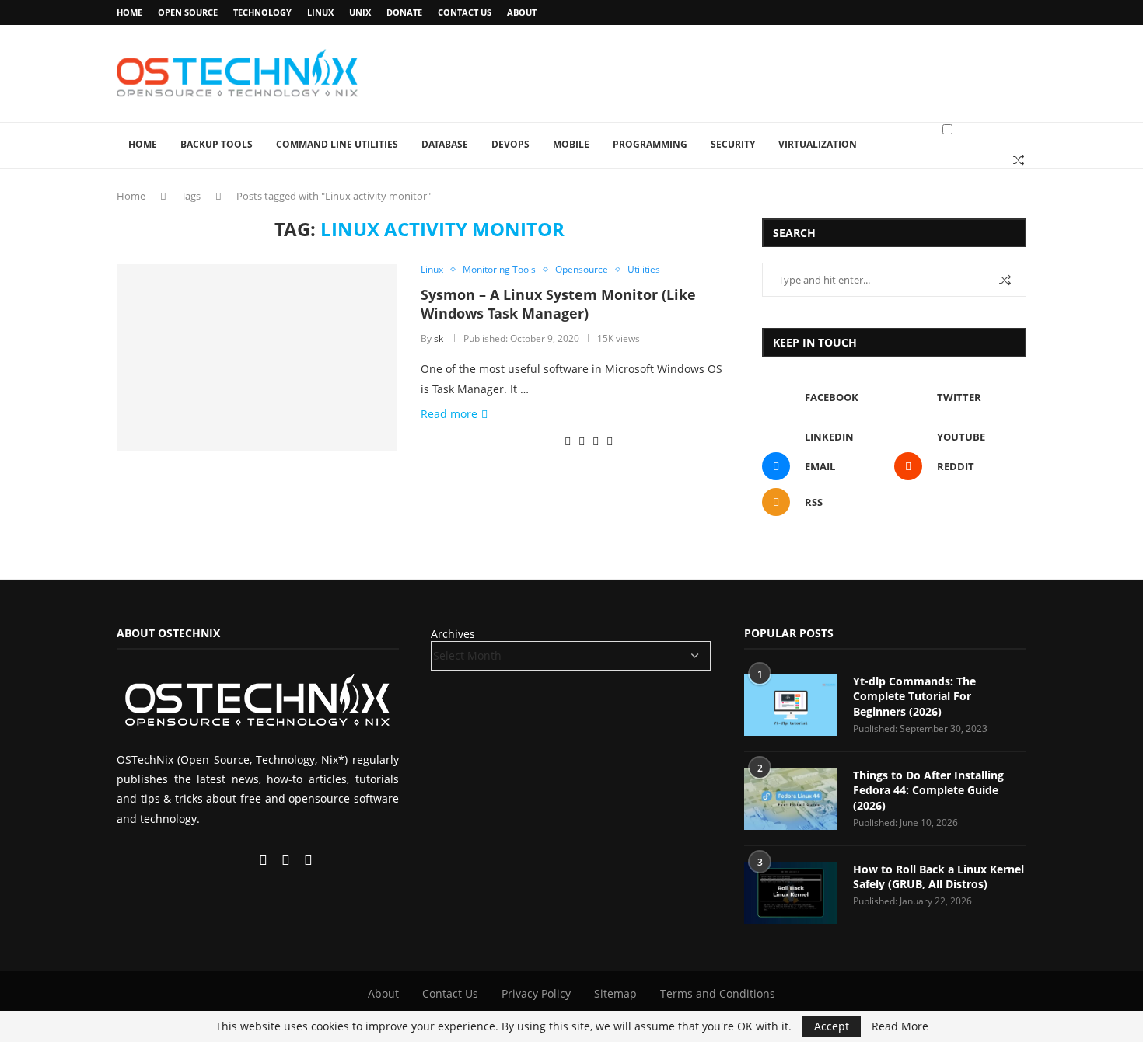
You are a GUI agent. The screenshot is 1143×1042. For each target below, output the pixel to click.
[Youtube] (246, 860)
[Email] (264, 860)
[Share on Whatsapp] (581, 441)
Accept (831, 1026)
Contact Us (464, 12)
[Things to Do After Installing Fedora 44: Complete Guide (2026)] (790, 799)
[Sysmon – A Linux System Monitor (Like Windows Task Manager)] (257, 357)
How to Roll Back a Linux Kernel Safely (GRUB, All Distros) (938, 877)
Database (444, 144)
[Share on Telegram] (595, 441)
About (522, 12)
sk (438, 338)
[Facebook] (204, 860)
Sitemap (615, 993)
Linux (320, 12)
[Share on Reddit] (568, 441)
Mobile (571, 144)
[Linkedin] (232, 860)
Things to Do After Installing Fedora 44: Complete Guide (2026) (928, 790)
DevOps (510, 144)
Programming (650, 144)
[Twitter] (218, 860)
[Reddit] (287, 860)
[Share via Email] (609, 441)
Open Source (188, 12)
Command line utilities (337, 144)
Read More (900, 1026)
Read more (449, 413)
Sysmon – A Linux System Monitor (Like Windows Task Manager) (558, 303)
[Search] (1018, 160)
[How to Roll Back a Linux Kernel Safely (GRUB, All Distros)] (790, 893)
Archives (453, 633)
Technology (262, 12)
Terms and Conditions (717, 993)
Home (129, 12)
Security (733, 144)
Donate (404, 12)
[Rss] (308, 860)
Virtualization (817, 144)
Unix (360, 12)
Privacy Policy (536, 993)
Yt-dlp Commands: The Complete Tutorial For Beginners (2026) (914, 696)
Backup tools (216, 144)
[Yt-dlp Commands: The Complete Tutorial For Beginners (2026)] (790, 705)
